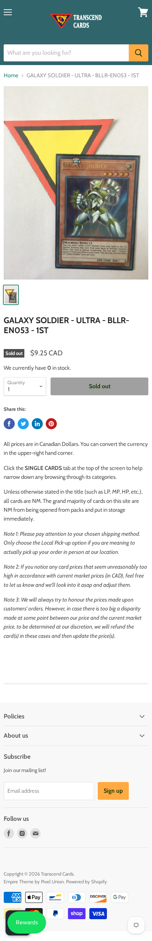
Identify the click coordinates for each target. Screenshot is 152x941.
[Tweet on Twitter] (23, 423)
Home (11, 75)
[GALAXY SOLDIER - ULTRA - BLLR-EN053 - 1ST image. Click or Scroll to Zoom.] (76, 183)
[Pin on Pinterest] (51, 423)
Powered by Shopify (86, 881)
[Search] (138, 52)
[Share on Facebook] (9, 423)
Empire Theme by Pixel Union (34, 881)
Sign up (113, 790)
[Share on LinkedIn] (37, 423)
